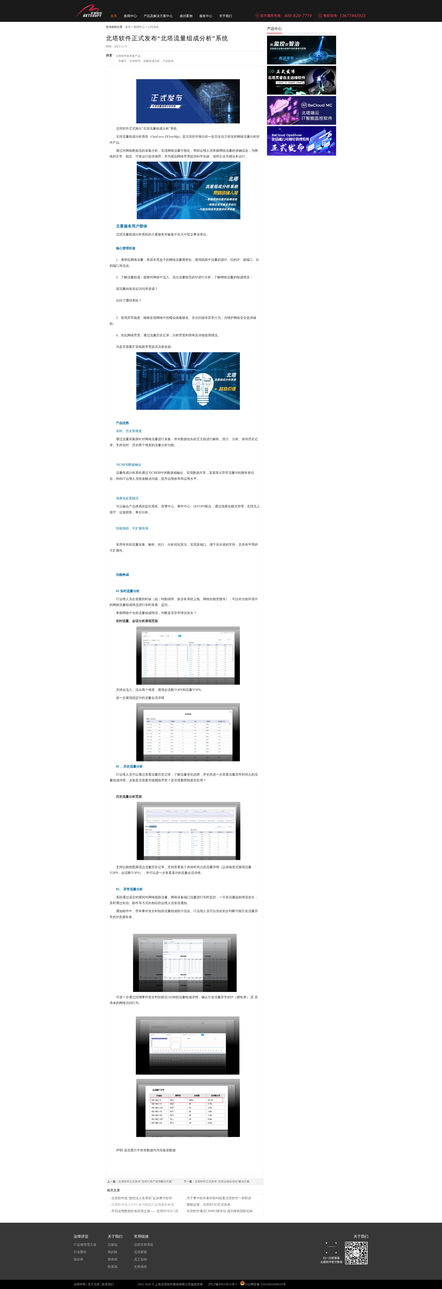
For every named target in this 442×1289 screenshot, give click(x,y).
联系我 (112, 1267)
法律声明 (80, 1284)
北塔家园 (140, 1252)
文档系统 (140, 1267)
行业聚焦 (80, 1252)
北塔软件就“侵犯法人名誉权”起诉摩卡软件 (141, 1198)
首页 (113, 16)
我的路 (112, 1252)
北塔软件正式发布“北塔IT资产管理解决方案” (145, 1181)
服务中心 (205, 16)
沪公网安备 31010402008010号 (265, 1284)
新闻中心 (130, 16)
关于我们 (225, 16)
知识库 (78, 1259)
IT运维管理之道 (85, 1244)
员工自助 (140, 1259)
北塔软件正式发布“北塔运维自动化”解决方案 (222, 1181)
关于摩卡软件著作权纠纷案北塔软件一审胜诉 (219, 1198)
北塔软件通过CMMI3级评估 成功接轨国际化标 (220, 1211)
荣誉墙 (112, 1259)
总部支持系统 (143, 1244)
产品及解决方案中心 (158, 16)
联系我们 (108, 1284)
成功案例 (186, 16)
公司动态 (153, 27)
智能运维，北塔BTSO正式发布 (208, 1204)
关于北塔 (94, 1284)
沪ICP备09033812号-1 (222, 1284)
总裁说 (112, 1244)
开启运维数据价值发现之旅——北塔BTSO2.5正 (145, 1211)
